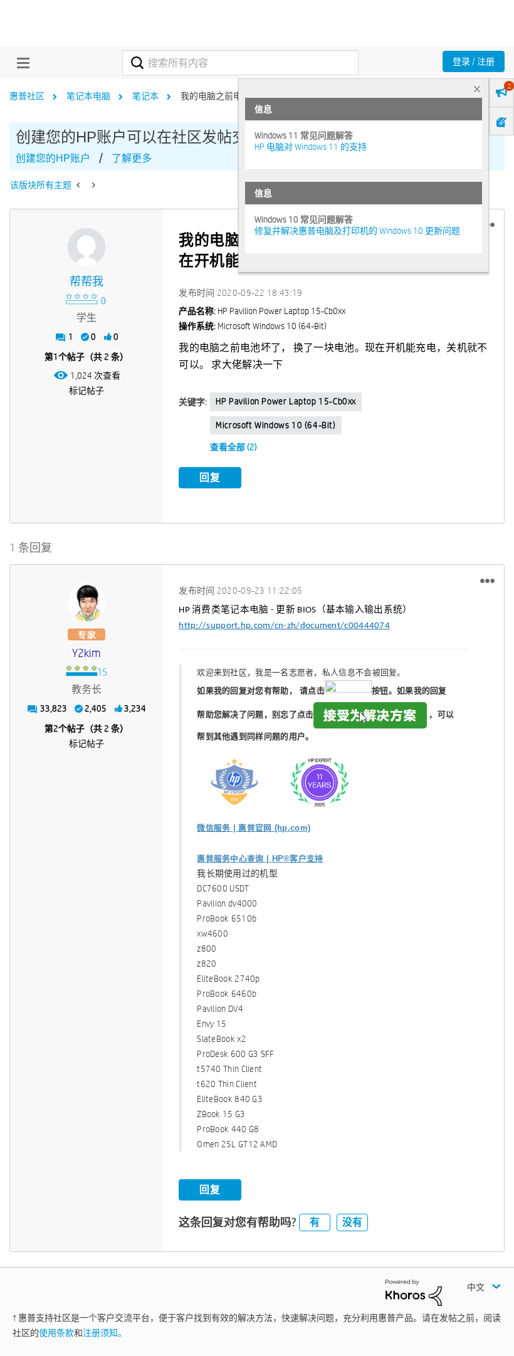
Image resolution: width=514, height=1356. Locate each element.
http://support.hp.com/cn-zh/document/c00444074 (284, 626)
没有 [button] (352, 1222)
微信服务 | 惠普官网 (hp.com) (253, 828)
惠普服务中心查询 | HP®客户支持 (260, 858)
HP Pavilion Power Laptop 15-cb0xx (286, 401)
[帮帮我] (86, 247)
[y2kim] (86, 602)
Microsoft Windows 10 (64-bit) (275, 425)
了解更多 (132, 158)
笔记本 (145, 96)
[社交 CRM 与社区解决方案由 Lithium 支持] (414, 1292)
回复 (210, 477)
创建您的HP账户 (53, 158)
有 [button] (315, 1222)
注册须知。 (105, 1332)
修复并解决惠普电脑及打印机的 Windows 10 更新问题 (357, 230)
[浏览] (20, 62)
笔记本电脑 (88, 96)
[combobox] (240, 62)
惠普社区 (27, 96)
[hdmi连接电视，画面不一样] (92, 185)
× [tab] (477, 88)
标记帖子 (86, 390)
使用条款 (56, 1332)
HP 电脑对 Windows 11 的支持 (310, 146)
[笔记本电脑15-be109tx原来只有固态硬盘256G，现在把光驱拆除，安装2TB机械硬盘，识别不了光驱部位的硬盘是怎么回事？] (79, 185)
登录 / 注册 (474, 61)
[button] (487, 580)
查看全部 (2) (233, 447)
